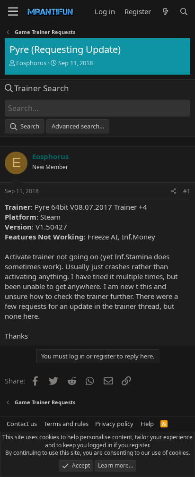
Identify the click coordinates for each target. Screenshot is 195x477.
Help (147, 423)
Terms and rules (66, 423)
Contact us (22, 423)
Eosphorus (31, 63)
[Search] (184, 11)
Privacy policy (114, 423)
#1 (186, 191)
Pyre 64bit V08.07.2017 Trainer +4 (91, 207)
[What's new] (165, 11)
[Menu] (13, 12)
